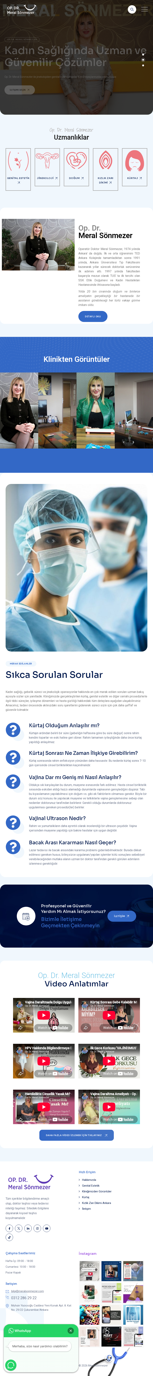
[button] (71, 1331)
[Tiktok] (9, 1237)
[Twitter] (18, 1228)
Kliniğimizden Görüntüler (97, 1191)
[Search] (132, 9)
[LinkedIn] (28, 1228)
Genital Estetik (90, 1185)
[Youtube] (46, 1228)
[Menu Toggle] (143, 9)
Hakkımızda (89, 1180)
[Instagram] (37, 1228)
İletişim (86, 1208)
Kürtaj (85, 1197)
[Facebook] (9, 1228)
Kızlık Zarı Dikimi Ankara (96, 1203)
